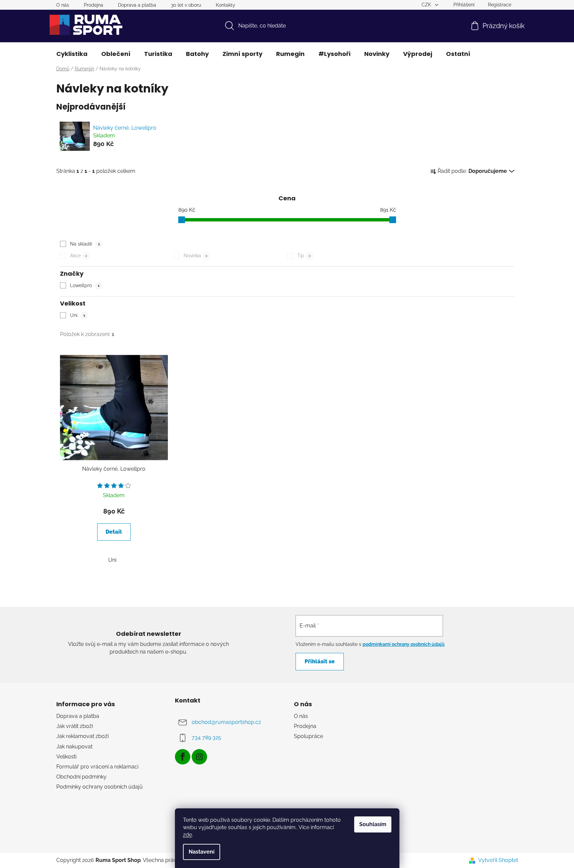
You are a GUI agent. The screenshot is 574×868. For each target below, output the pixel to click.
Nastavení (201, 852)
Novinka (195, 255)
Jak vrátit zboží (74, 726)
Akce (78, 255)
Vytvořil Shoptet (498, 860)
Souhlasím (372, 824)
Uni (77, 315)
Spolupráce (308, 736)
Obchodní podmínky (81, 777)
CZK (427, 4)
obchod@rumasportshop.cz (226, 722)
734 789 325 (206, 737)
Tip (304, 255)
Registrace (499, 4)
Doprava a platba (137, 5)
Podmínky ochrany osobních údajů (99, 787)
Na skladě (85, 244)
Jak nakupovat (74, 746)
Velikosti (66, 756)
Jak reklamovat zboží (82, 736)
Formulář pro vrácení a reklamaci (97, 766)
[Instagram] (199, 756)
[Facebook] (182, 756)
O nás (62, 5)
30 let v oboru (186, 5)
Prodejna (93, 5)
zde (187, 834)
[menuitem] (72, 54)
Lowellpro (85, 285)
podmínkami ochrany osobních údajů (404, 644)
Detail (114, 532)
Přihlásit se (320, 661)
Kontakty (225, 5)
